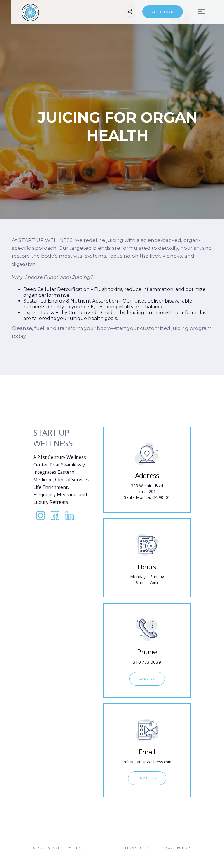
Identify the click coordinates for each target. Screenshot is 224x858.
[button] (130, 11)
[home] (48, 11)
